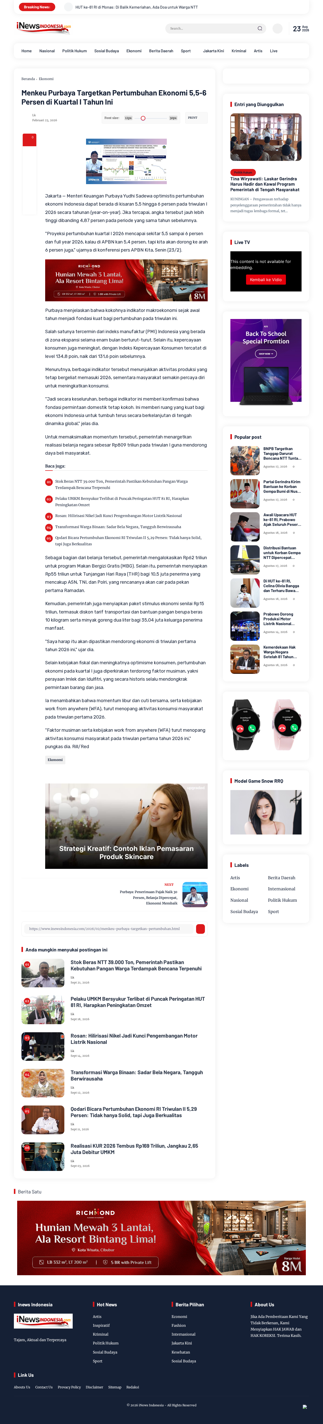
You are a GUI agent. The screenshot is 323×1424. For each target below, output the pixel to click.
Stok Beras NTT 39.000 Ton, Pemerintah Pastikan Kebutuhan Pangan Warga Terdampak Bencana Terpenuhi (121, 484)
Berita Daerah (161, 50)
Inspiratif (101, 1325)
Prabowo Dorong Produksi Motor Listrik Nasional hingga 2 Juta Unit (279, 618)
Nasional (47, 50)
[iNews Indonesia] (43, 33)
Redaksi (132, 1387)
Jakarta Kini (213, 50)
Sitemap (114, 1387)
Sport (186, 50)
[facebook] (29, 153)
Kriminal (239, 50)
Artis (258, 50)
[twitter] (282, 1382)
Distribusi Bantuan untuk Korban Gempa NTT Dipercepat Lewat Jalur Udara (282, 552)
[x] (29, 167)
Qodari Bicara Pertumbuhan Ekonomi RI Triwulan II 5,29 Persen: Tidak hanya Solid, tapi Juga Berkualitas (128, 540)
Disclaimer (94, 1387)
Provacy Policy (69, 1387)
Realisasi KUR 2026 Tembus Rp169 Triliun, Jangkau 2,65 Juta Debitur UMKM (134, 1148)
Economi (179, 1316)
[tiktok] (298, 1382)
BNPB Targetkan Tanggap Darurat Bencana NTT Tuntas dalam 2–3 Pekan (281, 453)
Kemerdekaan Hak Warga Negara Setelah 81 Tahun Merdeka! (279, 652)
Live (274, 50)
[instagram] (290, 1382)
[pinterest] (29, 207)
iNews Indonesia (151, 1405)
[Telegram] (29, 180)
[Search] (259, 28)
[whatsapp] (29, 194)
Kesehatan (181, 1352)
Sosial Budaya (106, 50)
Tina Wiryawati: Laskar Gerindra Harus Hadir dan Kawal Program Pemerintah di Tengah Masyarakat (265, 184)
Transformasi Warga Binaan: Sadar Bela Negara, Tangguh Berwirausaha (118, 527)
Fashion (179, 1325)
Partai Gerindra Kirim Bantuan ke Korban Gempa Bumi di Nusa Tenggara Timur (281, 486)
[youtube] (306, 1382)
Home (26, 50)
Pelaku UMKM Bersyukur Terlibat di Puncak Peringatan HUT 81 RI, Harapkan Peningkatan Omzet (122, 501)
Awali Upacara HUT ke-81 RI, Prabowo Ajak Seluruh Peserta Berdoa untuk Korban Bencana (282, 519)
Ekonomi (134, 50)
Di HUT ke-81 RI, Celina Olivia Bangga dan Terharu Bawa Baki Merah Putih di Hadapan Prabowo (281, 585)
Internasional (281, 889)
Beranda (28, 79)
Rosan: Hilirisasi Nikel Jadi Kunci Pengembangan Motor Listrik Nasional (118, 515)
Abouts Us (22, 1387)
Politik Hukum (74, 50)
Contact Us (44, 1387)
